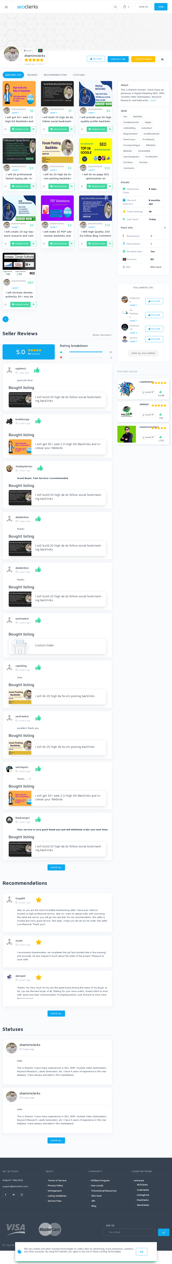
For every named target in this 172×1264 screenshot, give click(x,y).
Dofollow (128, 162)
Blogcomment (130, 133)
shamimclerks (34, 55)
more (153, 100)
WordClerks (143, 1204)
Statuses (79, 74)
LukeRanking (147, 381)
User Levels (97, 1185)
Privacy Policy (55, 1185)
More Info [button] (127, 227)
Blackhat (127, 150)
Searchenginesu (131, 156)
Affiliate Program (100, 1180)
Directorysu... (130, 139)
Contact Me (118, 59)
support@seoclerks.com (15, 1186)
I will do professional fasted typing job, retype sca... (19, 178)
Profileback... (149, 139)
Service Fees (54, 1200)
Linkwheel (146, 128)
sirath (19, 940)
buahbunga (22, 419)
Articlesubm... (152, 156)
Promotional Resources (104, 1190)
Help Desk (17, 1180)
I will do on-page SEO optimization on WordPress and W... (95, 178)
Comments (128, 168)
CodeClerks (143, 1189)
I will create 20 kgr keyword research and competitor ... (19, 235)
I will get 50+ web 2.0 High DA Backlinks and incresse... (19, 121)
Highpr (148, 122)
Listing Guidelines (57, 1195)
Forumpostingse (131, 145)
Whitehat (151, 145)
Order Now (21, 129)
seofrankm (22, 618)
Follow (97, 58)
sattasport (21, 767)
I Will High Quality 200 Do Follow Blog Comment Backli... (95, 235)
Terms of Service (57, 1180)
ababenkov (22, 517)
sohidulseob (134, 313)
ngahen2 (20, 368)
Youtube (143, 162)
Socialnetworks (131, 122)
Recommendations (55, 74)
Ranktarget (22, 817)
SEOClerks (142, 1184)
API (93, 1200)
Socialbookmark (152, 133)
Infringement (55, 1190)
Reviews (33, 74)
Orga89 (20, 898)
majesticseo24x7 (149, 427)
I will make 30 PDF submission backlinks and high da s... (57, 235)
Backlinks (137, 116)
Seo (125, 116)
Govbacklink (144, 150)
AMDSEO (144, 404)
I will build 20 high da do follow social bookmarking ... (57, 121)
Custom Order (143, 59)
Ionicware (139, 1180)
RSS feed (155, 266)
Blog (93, 1205)
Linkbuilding (129, 128)
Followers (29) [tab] (143, 287)
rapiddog (21, 665)
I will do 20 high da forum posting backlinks (65, 696)
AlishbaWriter (23, 466)
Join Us (110, 1225)
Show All (56, 867)
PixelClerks (143, 1199)
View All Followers (143, 353)
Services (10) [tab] (13, 74)
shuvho (133, 337)
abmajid (20, 975)
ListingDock (143, 1194)
